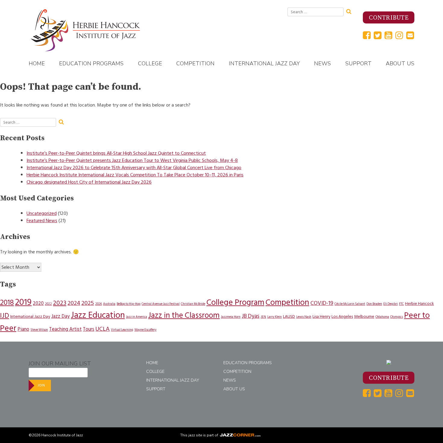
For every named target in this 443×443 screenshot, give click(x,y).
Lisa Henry (321, 316)
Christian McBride (193, 303)
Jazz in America (136, 316)
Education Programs (91, 63)
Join (41, 385)
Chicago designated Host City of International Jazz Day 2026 (89, 182)
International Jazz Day (264, 63)
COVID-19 (321, 303)
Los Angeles (342, 316)
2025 (87, 303)
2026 (98, 303)
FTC (401, 303)
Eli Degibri (390, 303)
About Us (400, 63)
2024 (74, 303)
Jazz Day (60, 316)
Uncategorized (42, 213)
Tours (88, 329)
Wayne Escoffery (145, 329)
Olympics (396, 316)
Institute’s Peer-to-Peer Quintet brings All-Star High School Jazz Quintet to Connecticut (116, 153)
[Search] (351, 10)
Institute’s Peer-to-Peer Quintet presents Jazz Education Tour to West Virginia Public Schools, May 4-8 (132, 160)
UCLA (103, 329)
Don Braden (374, 303)
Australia (109, 303)
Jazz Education (98, 315)
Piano (23, 329)
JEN (263, 316)
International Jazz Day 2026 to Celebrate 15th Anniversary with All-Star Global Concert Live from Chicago (134, 168)
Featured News (42, 221)
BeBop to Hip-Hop (128, 303)
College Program (235, 302)
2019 (23, 302)
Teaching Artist (65, 329)
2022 (48, 303)
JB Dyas (250, 316)
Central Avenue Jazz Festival (161, 303)
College (150, 63)
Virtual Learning (122, 329)
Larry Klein (274, 316)
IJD (4, 315)
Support (358, 63)
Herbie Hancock (419, 303)
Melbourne (364, 316)
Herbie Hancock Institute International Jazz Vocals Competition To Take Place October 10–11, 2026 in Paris (135, 175)
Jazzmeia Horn (230, 316)
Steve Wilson (39, 329)
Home (37, 63)
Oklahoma (382, 316)
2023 (59, 303)
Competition (195, 63)
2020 (38, 303)
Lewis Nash (303, 316)
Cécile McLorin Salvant (350, 303)
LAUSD (289, 316)
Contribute (388, 18)
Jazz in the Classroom (184, 315)
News (322, 63)
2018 (7, 302)
